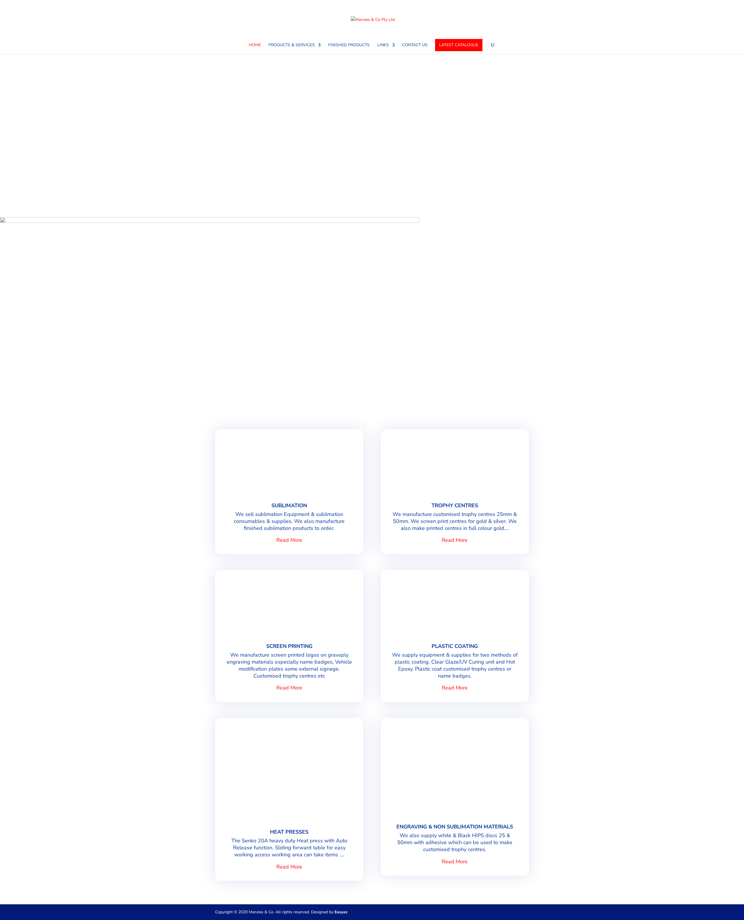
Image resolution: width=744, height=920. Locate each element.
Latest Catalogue (458, 45)
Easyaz (341, 912)
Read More (289, 540)
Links (383, 45)
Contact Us (415, 45)
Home (255, 45)
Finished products (349, 45)
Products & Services (292, 45)
